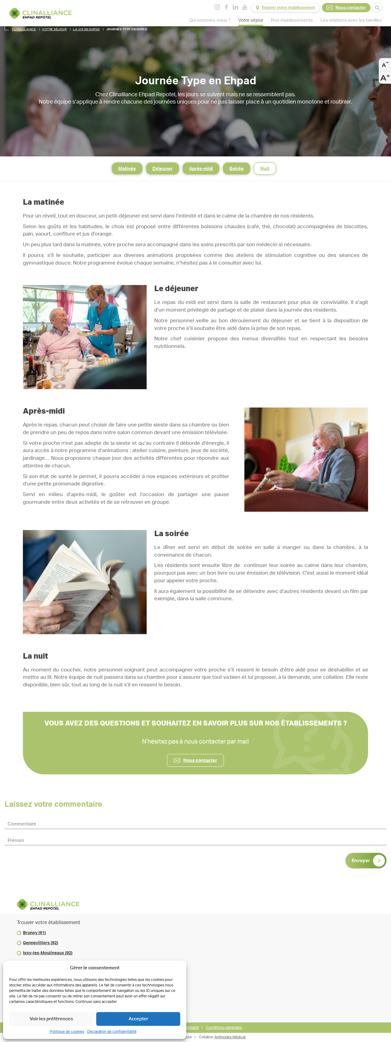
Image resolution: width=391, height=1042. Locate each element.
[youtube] (244, 7)
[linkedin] (235, 7)
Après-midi (201, 168)
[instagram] (217, 7)
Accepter (138, 1019)
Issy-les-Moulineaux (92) (47, 953)
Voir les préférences (51, 1019)
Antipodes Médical (230, 1037)
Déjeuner (162, 168)
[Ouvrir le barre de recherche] (377, 7)
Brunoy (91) (34, 933)
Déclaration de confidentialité (112, 1031)
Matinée (127, 168)
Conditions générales (224, 1027)
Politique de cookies (67, 1031)
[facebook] (226, 7)
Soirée (236, 168)
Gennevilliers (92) (40, 943)
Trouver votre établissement (288, 8)
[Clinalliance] (40, 13)
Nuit (264, 168)
